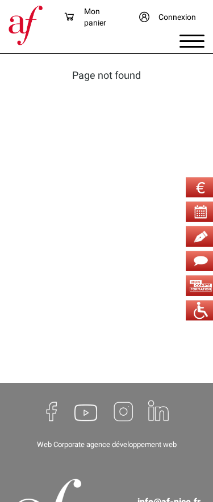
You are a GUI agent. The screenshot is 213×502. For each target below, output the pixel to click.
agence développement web (131, 444)
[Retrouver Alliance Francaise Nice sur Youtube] (86, 411)
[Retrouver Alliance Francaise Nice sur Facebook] (52, 411)
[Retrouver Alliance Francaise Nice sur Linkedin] (158, 411)
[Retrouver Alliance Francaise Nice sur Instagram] (122, 411)
